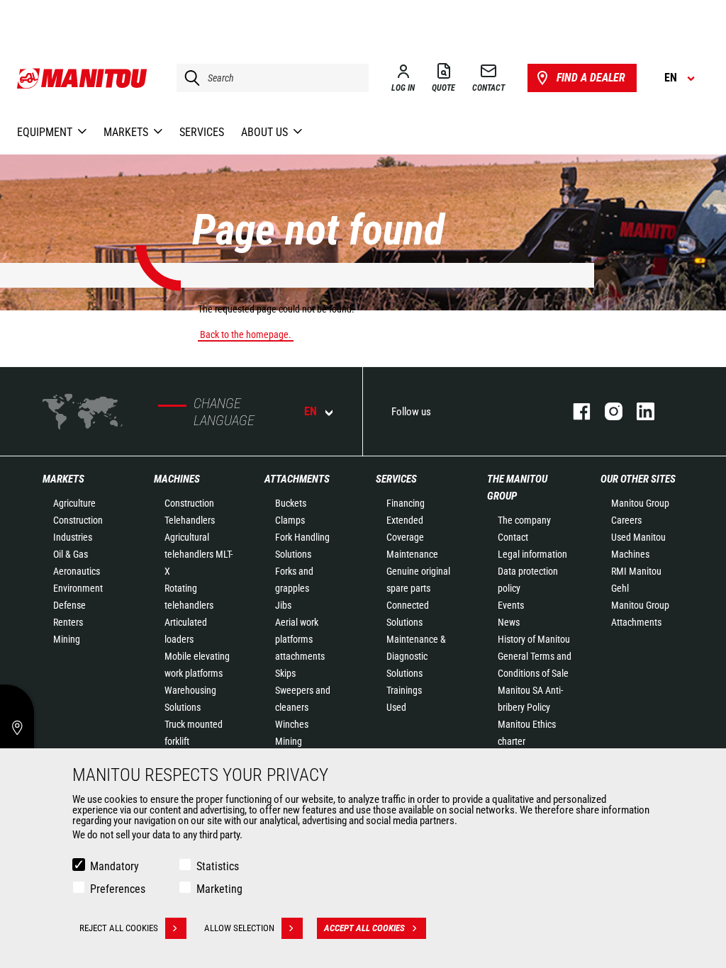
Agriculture (74, 503)
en (310, 411)
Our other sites (638, 479)
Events (511, 605)
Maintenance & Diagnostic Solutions (416, 656)
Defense (69, 605)
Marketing (219, 889)
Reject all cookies (118, 928)
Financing (405, 503)
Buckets (290, 503)
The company (524, 520)
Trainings (404, 690)
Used (396, 707)
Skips (285, 673)
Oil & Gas (70, 554)
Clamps (290, 520)
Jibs (283, 605)
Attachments (297, 479)
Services (396, 479)
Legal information (532, 554)
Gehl (620, 588)
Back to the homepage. (245, 334)
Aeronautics (76, 571)
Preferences (117, 889)
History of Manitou (534, 639)
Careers (626, 520)
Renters (68, 622)
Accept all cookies (364, 928)
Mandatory (114, 866)
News (509, 622)
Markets (63, 479)
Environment (78, 588)
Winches (291, 724)
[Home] (82, 78)
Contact (513, 537)
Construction (78, 520)
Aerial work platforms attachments (300, 639)
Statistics (217, 866)
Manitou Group (640, 503)
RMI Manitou (636, 571)
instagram (606, 411)
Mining (66, 639)
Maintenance (412, 554)
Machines (177, 479)
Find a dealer (591, 77)
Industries (72, 537)
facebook (575, 411)
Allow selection (239, 928)
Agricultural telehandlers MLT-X (198, 554)
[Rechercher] (189, 78)
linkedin (638, 411)
